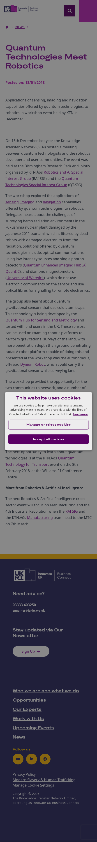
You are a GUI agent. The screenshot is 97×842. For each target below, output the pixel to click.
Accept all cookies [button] (48, 439)
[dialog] (48, 421)
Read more (80, 414)
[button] (48, 425)
